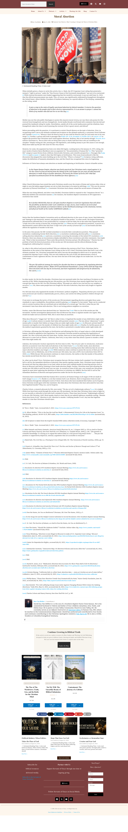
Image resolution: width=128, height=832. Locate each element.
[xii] (24, 474)
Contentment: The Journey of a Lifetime (75, 688)
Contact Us (93, 11)
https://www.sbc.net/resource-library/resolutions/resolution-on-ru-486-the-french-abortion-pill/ (63, 494)
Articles (61, 11)
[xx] (24, 523)
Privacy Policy (67, 812)
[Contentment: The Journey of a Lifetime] (75, 667)
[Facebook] (25, 620)
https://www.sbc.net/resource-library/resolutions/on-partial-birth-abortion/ (53, 489)
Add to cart (32, 705)
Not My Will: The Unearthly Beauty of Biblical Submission (53, 689)
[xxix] (28, 354)
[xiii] (24, 478)
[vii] (24, 446)
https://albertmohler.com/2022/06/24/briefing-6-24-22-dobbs (75, 414)
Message (90, 783)
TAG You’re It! (81, 614)
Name (89, 771)
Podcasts (51, 11)
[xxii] (72, 310)
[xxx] (84, 372)
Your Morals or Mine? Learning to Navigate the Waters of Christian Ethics (77, 22)
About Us (41, 11)
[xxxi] (24, 593)
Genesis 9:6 (35, 134)
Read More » (24, 753)
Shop (85, 11)
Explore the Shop (64, 646)
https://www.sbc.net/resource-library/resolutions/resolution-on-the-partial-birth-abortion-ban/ (63, 486)
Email (89, 777)
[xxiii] (29, 321)
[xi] (70, 209)
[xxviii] (51, 350)
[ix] (24, 459)
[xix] (24, 517)
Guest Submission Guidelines (55, 812)
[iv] (90, 151)
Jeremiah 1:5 (77, 136)
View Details (31, 709)
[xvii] (101, 236)
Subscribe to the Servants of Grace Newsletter (32, 778)
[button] (42, 714)
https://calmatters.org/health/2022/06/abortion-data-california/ (77, 574)
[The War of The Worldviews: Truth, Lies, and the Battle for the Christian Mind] (31, 667)
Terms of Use (77, 812)
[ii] (23, 412)
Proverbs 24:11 (100, 138)
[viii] (88, 186)
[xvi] (44, 236)
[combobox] (34, 4)
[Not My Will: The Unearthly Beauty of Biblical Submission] (53, 667)
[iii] (24, 421)
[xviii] (24, 512)
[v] (90, 153)
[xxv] (81, 323)
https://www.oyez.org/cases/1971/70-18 (67, 408)
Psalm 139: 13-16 (66, 136)
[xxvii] (25, 564)
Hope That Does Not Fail (60, 738)
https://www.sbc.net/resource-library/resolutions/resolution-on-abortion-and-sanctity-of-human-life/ (55, 508)
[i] (23, 95)
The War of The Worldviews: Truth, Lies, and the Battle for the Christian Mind (31, 692)
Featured (55, 22)
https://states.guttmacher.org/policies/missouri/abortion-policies (43, 551)
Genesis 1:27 (97, 136)
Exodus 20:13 (86, 136)
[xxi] (69, 302)
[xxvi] (79, 325)
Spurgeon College (74, 610)
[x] (53, 195)
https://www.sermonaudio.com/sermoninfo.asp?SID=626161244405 (44, 455)
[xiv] (58, 234)
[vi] (83, 157)
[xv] (90, 234)
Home (33, 11)
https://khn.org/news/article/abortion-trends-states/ (59, 580)
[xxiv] (76, 321)
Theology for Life (75, 11)
